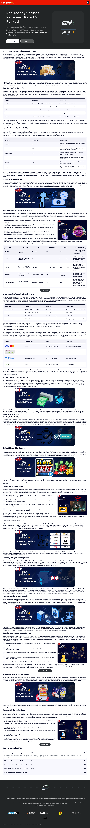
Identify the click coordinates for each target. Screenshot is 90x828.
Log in (27, 41)
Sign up (13, 41)
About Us (5, 824)
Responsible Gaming (36, 824)
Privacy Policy (27, 824)
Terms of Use (12, 824)
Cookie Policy (19, 824)
